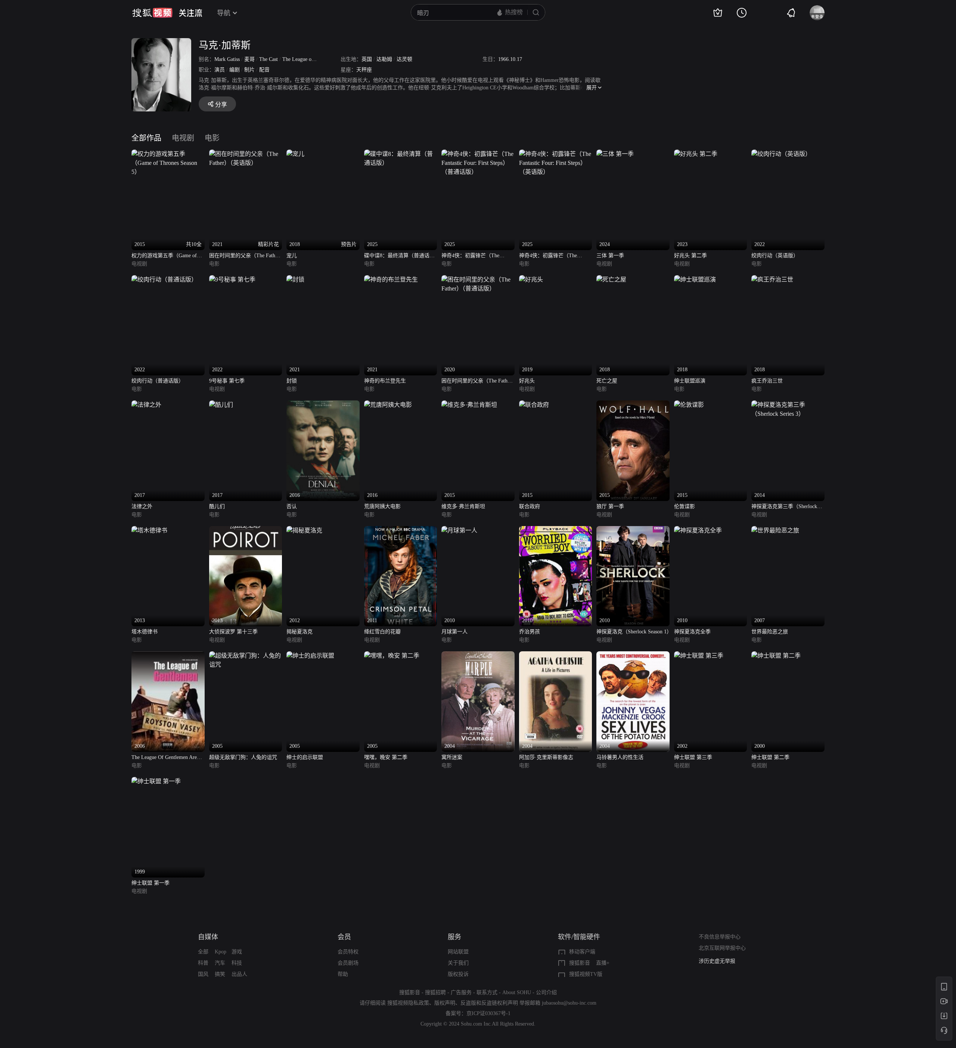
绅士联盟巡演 (689, 381)
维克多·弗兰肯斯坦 (463, 506)
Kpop (220, 952)
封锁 (291, 381)
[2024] (615, 154)
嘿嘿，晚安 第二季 (385, 757)
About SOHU (516, 992)
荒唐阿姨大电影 (382, 506)
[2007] (775, 530)
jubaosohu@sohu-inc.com (569, 1003)
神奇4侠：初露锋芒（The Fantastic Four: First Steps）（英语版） (553, 256)
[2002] (698, 655)
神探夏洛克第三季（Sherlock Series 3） (784, 507)
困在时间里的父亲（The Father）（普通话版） (477, 381)
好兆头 (527, 381)
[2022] (781, 154)
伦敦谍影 (684, 506)
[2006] (168, 655)
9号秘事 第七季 (227, 381)
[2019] (531, 279)
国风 (203, 974)
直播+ (602, 963)
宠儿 (291, 255)
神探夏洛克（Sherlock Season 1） (633, 631)
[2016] (323, 405)
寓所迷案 (451, 757)
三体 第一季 (610, 255)
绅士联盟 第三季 (693, 757)
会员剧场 (348, 963)
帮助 (343, 974)
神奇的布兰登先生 (385, 381)
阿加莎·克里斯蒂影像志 (546, 757)
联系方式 (487, 992)
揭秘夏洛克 (299, 631)
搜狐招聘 (435, 992)
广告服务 (461, 992)
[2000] (776, 655)
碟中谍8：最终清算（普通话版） (396, 256)
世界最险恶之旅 (769, 631)
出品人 (239, 974)
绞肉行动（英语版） (774, 255)
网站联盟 (458, 952)
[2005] (245, 655)
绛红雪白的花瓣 (382, 631)
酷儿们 (217, 506)
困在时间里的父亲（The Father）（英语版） (245, 256)
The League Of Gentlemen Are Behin (164, 758)
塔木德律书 (144, 631)
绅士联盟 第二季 (770, 757)
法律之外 (141, 506)
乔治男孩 (529, 631)
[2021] (295, 279)
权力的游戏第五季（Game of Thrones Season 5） (164, 256)
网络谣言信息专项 (720, 961)
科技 (237, 963)
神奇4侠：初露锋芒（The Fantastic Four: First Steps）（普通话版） (475, 256)
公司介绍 (546, 992)
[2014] (788, 405)
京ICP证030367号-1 (488, 1013)
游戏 (237, 952)
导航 (223, 13)
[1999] (156, 781)
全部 (203, 952)
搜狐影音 (579, 963)
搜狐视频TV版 (585, 974)
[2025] (400, 154)
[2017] (146, 405)
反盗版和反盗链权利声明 (489, 1003)
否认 (291, 506)
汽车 (220, 963)
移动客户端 (582, 952)
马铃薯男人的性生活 (619, 757)
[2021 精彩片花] (245, 154)
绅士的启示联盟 (304, 757)
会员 (344, 937)
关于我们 (458, 963)
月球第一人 (454, 631)
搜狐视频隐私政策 (408, 1003)
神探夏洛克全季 (692, 631)
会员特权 (348, 952)
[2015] (469, 405)
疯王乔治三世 (767, 381)
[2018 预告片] (295, 154)
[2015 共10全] (168, 154)
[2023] (695, 154)
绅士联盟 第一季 (150, 883)
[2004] (478, 655)
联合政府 (529, 506)
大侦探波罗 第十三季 (233, 631)
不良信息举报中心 (720, 937)
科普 (203, 963)
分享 (221, 104)
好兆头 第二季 (690, 255)
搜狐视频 (152, 12)
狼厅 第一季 (610, 506)
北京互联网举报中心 (722, 948)
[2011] (400, 530)
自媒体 (208, 937)
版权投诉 (458, 974)
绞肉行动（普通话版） (157, 381)
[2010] (459, 530)
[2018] (611, 279)
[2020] (478, 279)
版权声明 (444, 1003)
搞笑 (220, 974)
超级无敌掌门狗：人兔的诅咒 (243, 757)
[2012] (304, 530)
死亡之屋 (606, 381)
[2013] (149, 530)
